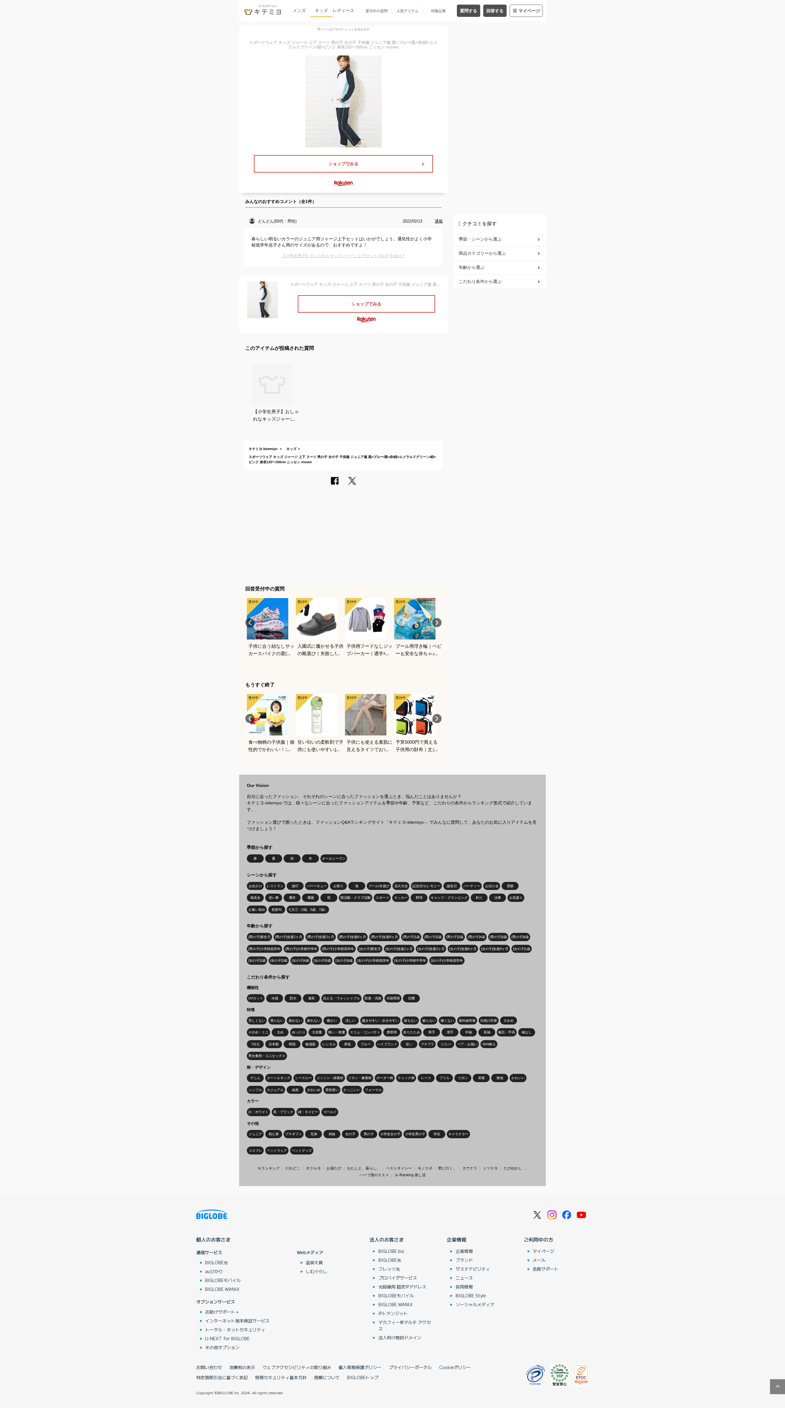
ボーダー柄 (384, 1078)
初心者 (274, 1134)
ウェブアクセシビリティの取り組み (296, 1367)
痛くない (447, 1020)
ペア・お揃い (467, 1044)
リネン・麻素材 (360, 1078)
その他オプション (222, 1347)
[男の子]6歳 (520, 937)
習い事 (274, 897)
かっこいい (351, 1090)
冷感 (274, 998)
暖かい (332, 1020)
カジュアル (275, 1090)
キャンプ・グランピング (449, 897)
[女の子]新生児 (370, 949)
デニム (255, 1078)
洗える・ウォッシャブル (341, 998)
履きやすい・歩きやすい (380, 1020)
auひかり (214, 1271)
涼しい (350, 1020)
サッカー (401, 897)
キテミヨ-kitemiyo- (263, 449)
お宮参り (516, 897)
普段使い (332, 1090)
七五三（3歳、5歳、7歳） (307, 909)
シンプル (255, 1090)
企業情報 (456, 1239)
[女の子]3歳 (278, 960)
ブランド (464, 1260)
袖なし (527, 1032)
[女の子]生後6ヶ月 (463, 949)
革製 (481, 1078)
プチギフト (293, 1134)
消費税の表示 (242, 1367)
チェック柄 (406, 1078)
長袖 (487, 1032)
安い (409, 1044)
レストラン (275, 886)
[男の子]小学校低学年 (264, 949)
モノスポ (425, 1168)
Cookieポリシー (455, 1367)
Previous (250, 622)
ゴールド (330, 1112)
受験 (510, 886)
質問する (468, 10)
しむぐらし (316, 1271)
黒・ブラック (283, 1112)
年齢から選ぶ (471, 267)
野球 (419, 897)
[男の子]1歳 (411, 937)
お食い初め (256, 909)
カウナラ (469, 1168)
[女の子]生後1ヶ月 (399, 949)
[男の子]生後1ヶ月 (288, 937)
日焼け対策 (488, 1020)
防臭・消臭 (373, 998)
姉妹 (332, 1134)
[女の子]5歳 (322, 960)
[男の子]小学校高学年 (338, 949)
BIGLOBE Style (471, 1295)
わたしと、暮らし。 (363, 1168)
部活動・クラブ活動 (355, 897)
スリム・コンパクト (365, 1032)
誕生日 (452, 886)
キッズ (321, 10)
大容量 (317, 1032)
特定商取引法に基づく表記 (222, 1377)
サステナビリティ (473, 1269)
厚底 (347, 1044)
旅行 (295, 886)
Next (437, 622)
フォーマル (373, 1090)
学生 (437, 1134)
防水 (293, 998)
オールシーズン (334, 858)
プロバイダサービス (397, 1278)
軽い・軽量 (336, 1032)
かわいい (518, 1078)
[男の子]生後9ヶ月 (384, 937)
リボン (463, 1078)
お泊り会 (492, 886)
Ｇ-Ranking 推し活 (410, 1175)
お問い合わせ (209, 1367)
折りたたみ (411, 1032)
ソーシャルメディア (475, 1304)
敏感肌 (310, 1044)
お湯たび (334, 1168)
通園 (310, 897)
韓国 (292, 1044)
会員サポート (545, 1269)
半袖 (468, 1032)
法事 (497, 897)
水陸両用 (393, 998)
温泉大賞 (314, 1262)
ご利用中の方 (538, 1239)
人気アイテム (407, 11)
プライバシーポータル (410, 1367)
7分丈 (255, 1044)
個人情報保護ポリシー (360, 1367)
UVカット (255, 998)
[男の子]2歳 (433, 937)
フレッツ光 (389, 1269)
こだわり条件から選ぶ (480, 281)
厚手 (431, 1032)
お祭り (338, 886)
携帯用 (392, 1032)
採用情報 (464, 1287)
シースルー (303, 1078)
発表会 (255, 897)
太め (280, 1032)
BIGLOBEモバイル (223, 1280)
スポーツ (382, 897)
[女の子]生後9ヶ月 (494, 949)
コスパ (446, 1044)
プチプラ (427, 1044)
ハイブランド (387, 1044)
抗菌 (411, 998)
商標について (327, 1377)
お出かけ (255, 886)
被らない (429, 1020)
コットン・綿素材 (329, 1078)
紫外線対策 (467, 1020)
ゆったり (298, 1032)
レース (426, 1078)
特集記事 (438, 11)
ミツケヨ (490, 1168)
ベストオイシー (399, 1168)
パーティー (471, 886)
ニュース (464, 1278)
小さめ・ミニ (258, 1032)
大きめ (509, 1020)
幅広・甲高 (506, 1032)
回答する (495, 10)
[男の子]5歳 (498, 937)
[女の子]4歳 (300, 960)
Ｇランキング (269, 1168)
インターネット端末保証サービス (237, 1321)
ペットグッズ (302, 1150)
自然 (295, 1090)
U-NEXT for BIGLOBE (227, 1338)
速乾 (311, 998)
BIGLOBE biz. (391, 1251)
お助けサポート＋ (222, 1312)
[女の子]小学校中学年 (410, 960)
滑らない (277, 1020)
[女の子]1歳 (521, 949)
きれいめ (313, 1090)
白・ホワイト (258, 1112)
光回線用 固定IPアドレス (402, 1287)
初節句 (277, 909)
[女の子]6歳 (344, 960)
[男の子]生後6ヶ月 (352, 937)
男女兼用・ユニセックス (266, 1056)
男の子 (369, 1134)
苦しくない (256, 1020)
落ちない (410, 1020)
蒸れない (295, 1020)
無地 (499, 1078)
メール (539, 1260)
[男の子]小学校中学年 (301, 949)
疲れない (313, 1020)
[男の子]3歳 (454, 937)
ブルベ (366, 1044)
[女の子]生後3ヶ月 (431, 949)
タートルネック (278, 1078)
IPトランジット (393, 1313)
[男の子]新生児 (259, 937)
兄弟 (313, 1134)
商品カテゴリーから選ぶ (482, 253)
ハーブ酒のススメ (374, 1175)
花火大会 (401, 886)
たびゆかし (513, 1168)
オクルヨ (313, 1168)
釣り (479, 897)
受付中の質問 (377, 11)
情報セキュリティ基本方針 (281, 1377)
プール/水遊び (378, 886)
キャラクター (458, 1134)
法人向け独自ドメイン (399, 1337)
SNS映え (489, 1044)
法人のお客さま (387, 1239)
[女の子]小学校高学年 (447, 960)
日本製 (274, 1044)
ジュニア (255, 1134)
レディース (343, 10)
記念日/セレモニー (426, 886)
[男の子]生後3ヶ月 (320, 937)
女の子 (350, 1134)
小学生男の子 (415, 1134)
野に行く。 (447, 1168)
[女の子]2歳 (257, 960)
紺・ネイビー (308, 1112)
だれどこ (292, 1168)
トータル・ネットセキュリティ (235, 1329)
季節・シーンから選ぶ (480, 239)
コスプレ (255, 1150)
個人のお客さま (213, 1239)
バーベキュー (317, 886)
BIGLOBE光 (216, 1262)
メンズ (299, 10)
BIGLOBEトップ (362, 1377)
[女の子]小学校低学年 (373, 960)
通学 (292, 897)
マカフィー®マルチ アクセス (404, 1325)
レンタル (329, 1044)
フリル (444, 1078)
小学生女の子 (390, 1134)
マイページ (529, 10)
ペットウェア (277, 1150)
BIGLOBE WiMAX (222, 1289)
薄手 (450, 1032)
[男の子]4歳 (476, 937)
